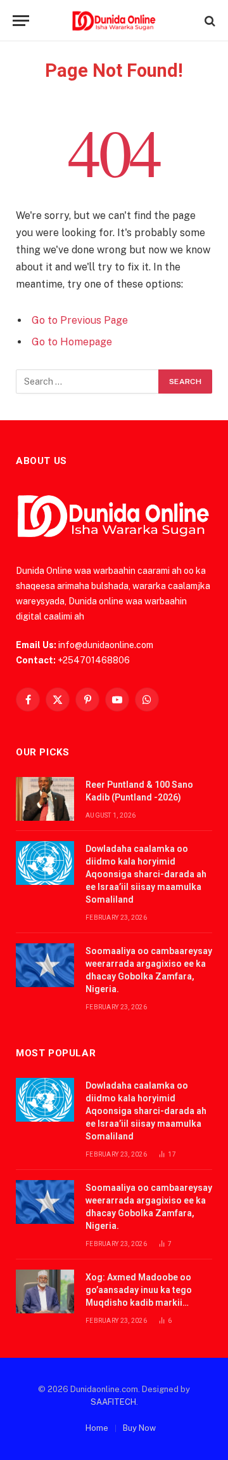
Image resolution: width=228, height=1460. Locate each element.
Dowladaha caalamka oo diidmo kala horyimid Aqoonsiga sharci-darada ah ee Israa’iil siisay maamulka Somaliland (146, 874)
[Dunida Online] (114, 20)
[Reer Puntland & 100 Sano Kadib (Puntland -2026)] (45, 799)
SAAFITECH (113, 1402)
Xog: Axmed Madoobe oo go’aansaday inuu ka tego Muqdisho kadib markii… (139, 1290)
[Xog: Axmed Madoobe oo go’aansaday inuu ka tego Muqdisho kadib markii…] (45, 1291)
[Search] (208, 20)
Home (97, 1428)
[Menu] (21, 20)
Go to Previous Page (80, 320)
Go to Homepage (72, 342)
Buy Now (139, 1428)
